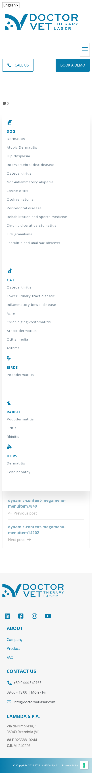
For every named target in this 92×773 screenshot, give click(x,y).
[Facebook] (21, 616)
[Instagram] (34, 616)
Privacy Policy (70, 765)
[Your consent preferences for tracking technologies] (84, 765)
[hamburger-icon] (85, 50)
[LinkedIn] (7, 616)
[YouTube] (48, 616)
